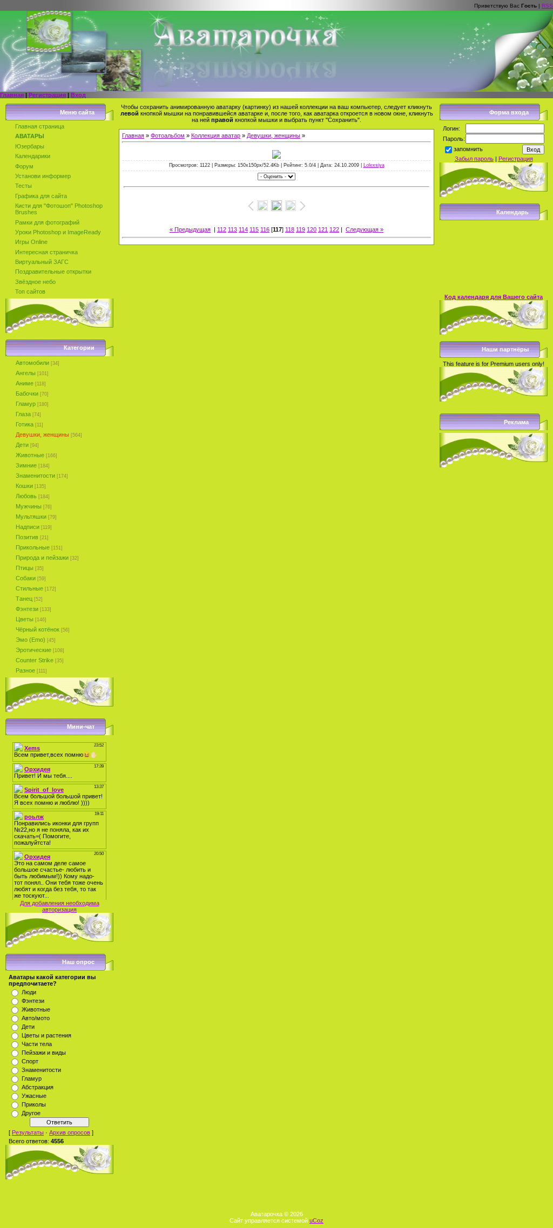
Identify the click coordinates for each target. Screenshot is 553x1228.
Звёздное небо (35, 282)
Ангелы (26, 373)
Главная (12, 95)
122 (334, 229)
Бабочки (27, 393)
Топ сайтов (30, 291)
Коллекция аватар (215, 135)
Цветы (24, 619)
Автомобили (32, 362)
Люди (29, 992)
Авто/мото (36, 1018)
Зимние (26, 465)
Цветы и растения (46, 1035)
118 (289, 229)
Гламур (26, 404)
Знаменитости (35, 475)
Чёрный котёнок (37, 629)
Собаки (26, 578)
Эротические (33, 650)
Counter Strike (34, 660)
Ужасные (34, 1096)
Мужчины (29, 506)
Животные (30, 455)
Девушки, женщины (42, 434)
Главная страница (39, 126)
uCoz (316, 1220)
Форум (24, 166)
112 (221, 229)
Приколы (34, 1104)
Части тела (37, 1044)
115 (254, 229)
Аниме (24, 383)
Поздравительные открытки (53, 271)
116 (264, 229)
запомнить (468, 149)
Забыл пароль (474, 158)
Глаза (23, 414)
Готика (24, 424)
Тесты (23, 185)
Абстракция (37, 1087)
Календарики (32, 156)
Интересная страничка (46, 252)
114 (243, 229)
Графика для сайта (41, 196)
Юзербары (29, 146)
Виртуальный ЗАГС (42, 262)
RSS (547, 6)
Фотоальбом (168, 135)
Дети (22, 445)
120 (311, 229)
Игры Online (31, 242)
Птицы (24, 568)
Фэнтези (27, 609)
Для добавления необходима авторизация (59, 906)
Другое (31, 1113)
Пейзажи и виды (44, 1052)
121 (323, 229)
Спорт (30, 1061)
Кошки (24, 486)
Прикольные (33, 547)
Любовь (26, 496)
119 (300, 229)
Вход (78, 95)
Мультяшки (31, 516)
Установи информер (43, 176)
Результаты (28, 1132)
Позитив (27, 537)
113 (232, 229)
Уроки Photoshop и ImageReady (58, 232)
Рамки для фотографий (47, 222)
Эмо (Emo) (30, 639)
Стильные (29, 588)
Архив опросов (69, 1132)
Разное (25, 670)
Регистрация (47, 95)
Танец (24, 598)
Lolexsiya (374, 165)
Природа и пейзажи (42, 557)
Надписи (27, 527)
